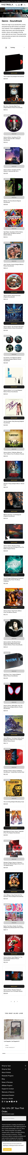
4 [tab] (12, 1053)
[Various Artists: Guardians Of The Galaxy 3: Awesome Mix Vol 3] (14, 156)
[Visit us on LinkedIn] (7, 1102)
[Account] (19, 5)
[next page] (17, 1001)
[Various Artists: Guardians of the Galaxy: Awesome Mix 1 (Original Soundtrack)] (14, 123)
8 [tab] (24, 1053)
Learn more (7, 1149)
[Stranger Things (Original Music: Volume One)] (14, 470)
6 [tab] (18, 1053)
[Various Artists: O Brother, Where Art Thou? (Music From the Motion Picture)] (14, 438)
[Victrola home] (7, 5)
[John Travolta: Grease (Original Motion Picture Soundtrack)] (14, 250)
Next (14, 1052)
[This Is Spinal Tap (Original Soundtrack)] (14, 62)
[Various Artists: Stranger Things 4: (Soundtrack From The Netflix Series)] (14, 976)
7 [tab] (21, 1053)
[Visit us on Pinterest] (16, 1102)
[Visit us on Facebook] (5, 1102)
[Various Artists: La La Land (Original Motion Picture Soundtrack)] (14, 376)
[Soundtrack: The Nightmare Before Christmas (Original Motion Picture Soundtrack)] (14, 344)
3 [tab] (9, 1053)
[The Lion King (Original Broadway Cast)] (14, 788)
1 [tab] (3, 1053)
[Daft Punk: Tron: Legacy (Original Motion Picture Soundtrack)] (14, 660)
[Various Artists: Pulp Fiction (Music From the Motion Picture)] (14, 597)
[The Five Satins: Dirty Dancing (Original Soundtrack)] (14, 407)
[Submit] (24, 1118)
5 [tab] (15, 1053)
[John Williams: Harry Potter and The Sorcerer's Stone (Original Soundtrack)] (14, 881)
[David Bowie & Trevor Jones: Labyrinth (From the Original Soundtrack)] (14, 817)
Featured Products (5, 1)
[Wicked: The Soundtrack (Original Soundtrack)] (14, 187)
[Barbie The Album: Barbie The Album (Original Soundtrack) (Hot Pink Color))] (14, 912)
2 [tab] (6, 1053)
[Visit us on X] (14, 1102)
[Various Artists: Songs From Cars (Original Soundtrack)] (14, 282)
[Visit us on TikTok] (12, 1102)
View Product (10, 1047)
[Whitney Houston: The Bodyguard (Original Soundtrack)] (14, 501)
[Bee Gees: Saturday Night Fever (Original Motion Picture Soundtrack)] (14, 92)
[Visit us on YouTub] (9, 1102)
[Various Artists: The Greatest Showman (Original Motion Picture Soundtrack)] (14, 313)
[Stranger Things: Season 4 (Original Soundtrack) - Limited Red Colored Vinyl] (14, 757)
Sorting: (13, 47)
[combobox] (16, 5)
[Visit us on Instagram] (2, 1102)
